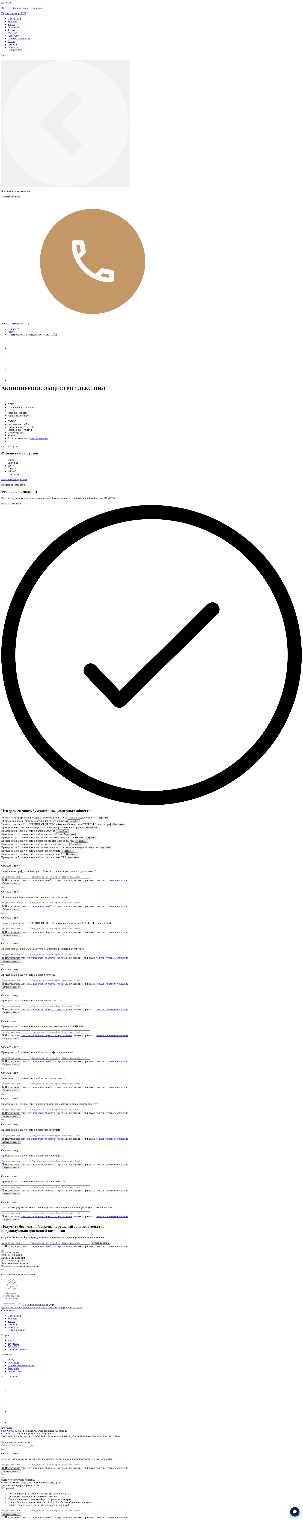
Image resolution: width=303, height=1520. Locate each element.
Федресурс (13, 30)
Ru (4, 55)
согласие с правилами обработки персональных (46, 880)
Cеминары (13, 1362)
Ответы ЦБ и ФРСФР (19, 38)
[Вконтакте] (13, 369)
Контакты (13, 47)
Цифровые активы (18, 1349)
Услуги (11, 24)
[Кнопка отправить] (32, 1445)
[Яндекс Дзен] (13, 380)
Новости (12, 44)
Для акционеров (16, 1330)
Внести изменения (11, 503)
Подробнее (103, 818)
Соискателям (15, 50)
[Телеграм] (13, 348)
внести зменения (39, 438)
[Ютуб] (13, 359)
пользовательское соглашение (112, 880)
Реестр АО (13, 35)
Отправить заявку (11, 883)
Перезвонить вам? (11, 197)
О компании (14, 18)
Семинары (13, 27)
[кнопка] (2, 1474)
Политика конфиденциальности (65, 1307)
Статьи (11, 41)
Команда (12, 21)
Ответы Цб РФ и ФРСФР (21, 1365)
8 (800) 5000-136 (20, 323)
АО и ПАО (13, 33)
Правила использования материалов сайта (24, 1307)
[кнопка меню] (65, 123)
